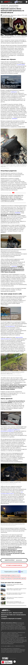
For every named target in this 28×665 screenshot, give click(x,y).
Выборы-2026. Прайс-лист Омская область (13, 614)
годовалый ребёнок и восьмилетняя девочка (10, 430)
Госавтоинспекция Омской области (8, 483)
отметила (14, 266)
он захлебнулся (10, 326)
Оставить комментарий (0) (14, 565)
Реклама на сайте (6, 612)
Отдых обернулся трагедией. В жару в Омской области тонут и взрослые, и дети (16, 589)
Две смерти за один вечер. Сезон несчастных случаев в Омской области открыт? (16, 594)
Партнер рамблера (13, 658)
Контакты (4, 616)
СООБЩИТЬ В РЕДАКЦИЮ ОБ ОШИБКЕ (11, 618)
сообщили (14, 92)
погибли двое (21, 64)
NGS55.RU (18, 212)
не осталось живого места (12, 492)
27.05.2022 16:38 (4, 5)
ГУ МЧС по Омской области (18, 37)
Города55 (14, 118)
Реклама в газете (18, 612)
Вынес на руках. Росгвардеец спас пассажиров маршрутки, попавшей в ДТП (15, 602)
